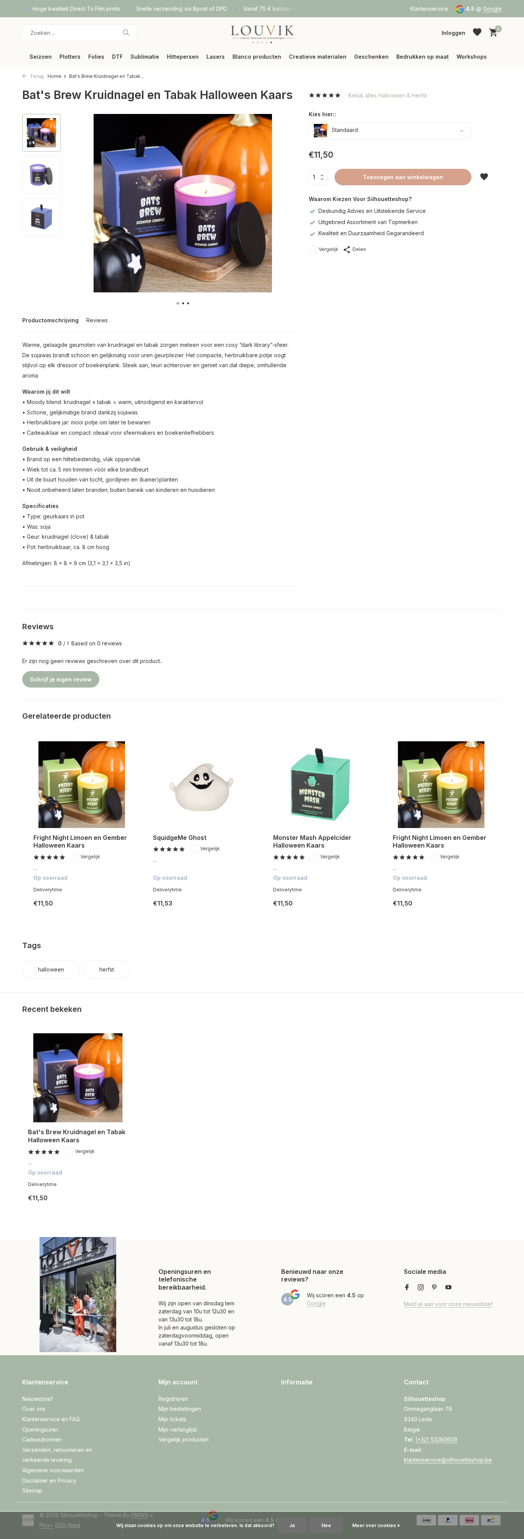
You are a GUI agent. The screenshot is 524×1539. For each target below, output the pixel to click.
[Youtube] (448, 1287)
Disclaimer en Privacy (49, 1480)
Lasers (215, 56)
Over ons (34, 1408)
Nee (326, 1525)
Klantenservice (429, 8)
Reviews (97, 320)
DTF (117, 56)
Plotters (70, 56)
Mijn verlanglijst (177, 1429)
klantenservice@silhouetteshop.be (448, 1460)
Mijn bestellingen (179, 1408)
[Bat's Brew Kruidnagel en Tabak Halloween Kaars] (78, 1078)
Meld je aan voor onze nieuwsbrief (448, 1304)
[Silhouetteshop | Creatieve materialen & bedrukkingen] (262, 32)
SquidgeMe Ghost (179, 837)
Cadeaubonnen (42, 1439)
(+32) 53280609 (436, 1439)
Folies (96, 56)
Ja (292, 1525)
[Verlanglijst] (477, 32)
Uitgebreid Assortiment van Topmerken (368, 222)
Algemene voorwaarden (53, 1470)
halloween (51, 969)
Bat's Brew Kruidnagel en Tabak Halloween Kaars (76, 1136)
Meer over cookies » (376, 1525)
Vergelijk (328, 249)
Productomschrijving (50, 320)
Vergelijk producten (183, 1439)
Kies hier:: (322, 114)
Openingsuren (40, 1429)
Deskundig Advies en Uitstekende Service (372, 211)
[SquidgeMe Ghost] (201, 784)
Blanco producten (256, 56)
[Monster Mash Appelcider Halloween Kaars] (321, 784)
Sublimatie (144, 56)
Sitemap (32, 1490)
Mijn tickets (172, 1419)
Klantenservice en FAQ (51, 1419)
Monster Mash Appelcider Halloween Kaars (312, 842)
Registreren (173, 1398)
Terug (36, 76)
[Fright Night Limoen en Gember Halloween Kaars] (81, 784)
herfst (106, 969)
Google (492, 8)
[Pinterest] (435, 1287)
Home (54, 76)
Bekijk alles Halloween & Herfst (387, 95)
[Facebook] (407, 1287)
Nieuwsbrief (37, 1398)
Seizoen (41, 56)
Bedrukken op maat (422, 56)
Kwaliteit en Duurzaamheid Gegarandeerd (371, 233)
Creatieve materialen (317, 56)
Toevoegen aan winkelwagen (403, 177)
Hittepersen (183, 56)
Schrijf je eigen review (61, 679)
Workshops (471, 56)
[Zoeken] (126, 32)
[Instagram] (421, 1287)
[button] (178, 303)
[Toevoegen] (122, 909)
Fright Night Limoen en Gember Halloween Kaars (80, 842)
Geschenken (371, 56)
